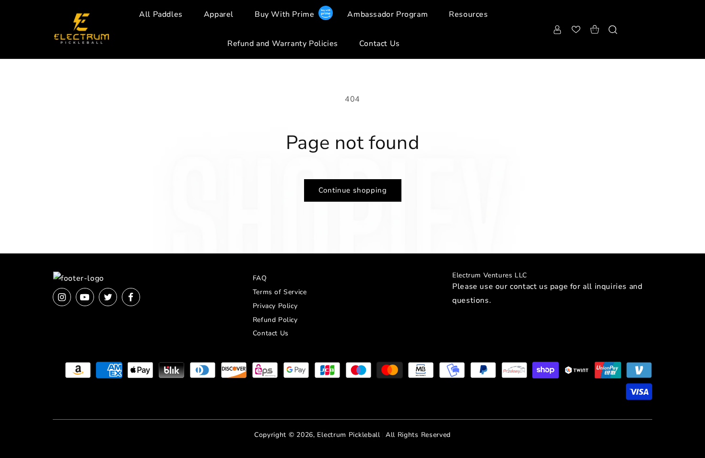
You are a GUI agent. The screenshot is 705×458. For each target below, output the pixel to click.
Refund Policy (275, 319)
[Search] (612, 29)
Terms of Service (280, 292)
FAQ (260, 278)
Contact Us (271, 333)
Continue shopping (352, 190)
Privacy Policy (275, 305)
